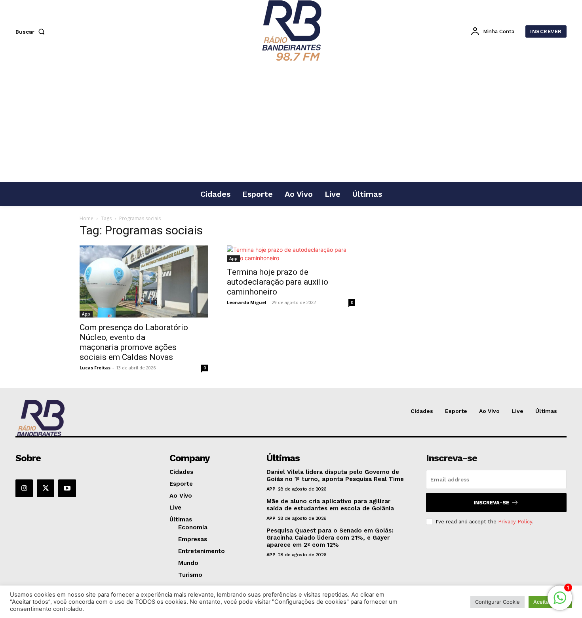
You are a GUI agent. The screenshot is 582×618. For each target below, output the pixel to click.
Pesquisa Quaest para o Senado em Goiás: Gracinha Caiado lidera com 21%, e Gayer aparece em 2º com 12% (329, 537)
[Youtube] (67, 488)
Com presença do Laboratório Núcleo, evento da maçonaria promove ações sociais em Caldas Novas (134, 342)
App (86, 314)
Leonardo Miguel (246, 302)
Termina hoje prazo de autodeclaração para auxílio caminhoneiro (277, 282)
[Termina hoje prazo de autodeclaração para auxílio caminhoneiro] (291, 253)
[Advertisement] (291, 122)
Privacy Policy (515, 522)
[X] (45, 488)
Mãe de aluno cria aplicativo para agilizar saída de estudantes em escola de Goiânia (330, 505)
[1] (559, 602)
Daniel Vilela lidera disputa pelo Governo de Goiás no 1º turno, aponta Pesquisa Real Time (335, 475)
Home (86, 218)
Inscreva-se (491, 503)
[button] (31, 31)
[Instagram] (24, 488)
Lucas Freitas (95, 368)
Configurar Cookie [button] (497, 602)
